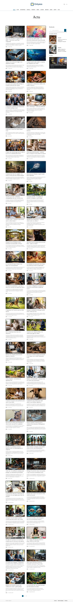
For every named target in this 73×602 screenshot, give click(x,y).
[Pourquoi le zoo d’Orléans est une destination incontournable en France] (15, 235)
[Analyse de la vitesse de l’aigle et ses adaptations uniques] (15, 55)
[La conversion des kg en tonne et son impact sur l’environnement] (15, 257)
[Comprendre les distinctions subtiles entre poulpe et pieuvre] (36, 77)
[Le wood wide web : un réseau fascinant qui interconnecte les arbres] (36, 578)
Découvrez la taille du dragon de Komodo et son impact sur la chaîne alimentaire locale (36, 356)
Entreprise (59, 37)
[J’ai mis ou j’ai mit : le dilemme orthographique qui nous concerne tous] (15, 189)
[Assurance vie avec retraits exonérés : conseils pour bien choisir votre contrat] (15, 511)
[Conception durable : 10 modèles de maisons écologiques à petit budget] (36, 189)
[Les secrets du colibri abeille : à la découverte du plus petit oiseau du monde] (36, 31)
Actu (6, 46)
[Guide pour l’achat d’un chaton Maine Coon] (15, 122)
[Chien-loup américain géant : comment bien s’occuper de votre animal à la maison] (36, 145)
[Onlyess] (36, 4)
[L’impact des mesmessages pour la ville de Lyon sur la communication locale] (15, 145)
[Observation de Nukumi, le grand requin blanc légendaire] (36, 167)
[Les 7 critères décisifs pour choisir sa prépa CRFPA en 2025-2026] (36, 532)
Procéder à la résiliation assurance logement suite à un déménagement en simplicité (14, 448)
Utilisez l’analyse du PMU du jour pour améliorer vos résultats (62, 50)
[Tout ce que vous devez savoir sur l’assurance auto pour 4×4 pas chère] (36, 555)
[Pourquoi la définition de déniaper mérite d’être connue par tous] (36, 303)
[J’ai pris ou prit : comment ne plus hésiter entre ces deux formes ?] (15, 212)
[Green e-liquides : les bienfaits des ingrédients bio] (15, 372)
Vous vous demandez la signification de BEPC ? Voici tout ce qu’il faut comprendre (14, 40)
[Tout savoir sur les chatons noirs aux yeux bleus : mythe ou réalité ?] (36, 235)
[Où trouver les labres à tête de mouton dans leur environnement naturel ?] (36, 511)
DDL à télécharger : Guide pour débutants (36, 106)
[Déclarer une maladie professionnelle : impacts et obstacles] (15, 347)
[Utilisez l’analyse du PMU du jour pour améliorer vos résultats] (52, 49)
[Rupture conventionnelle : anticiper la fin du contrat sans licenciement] (36, 372)
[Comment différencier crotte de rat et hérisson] (36, 122)
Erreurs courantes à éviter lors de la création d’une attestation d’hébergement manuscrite (36, 424)
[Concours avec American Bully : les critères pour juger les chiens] (36, 325)
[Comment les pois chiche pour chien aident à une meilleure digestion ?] (36, 393)
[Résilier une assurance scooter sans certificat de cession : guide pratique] (15, 578)
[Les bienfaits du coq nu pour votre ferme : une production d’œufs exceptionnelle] (36, 257)
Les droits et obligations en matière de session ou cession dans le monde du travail (35, 287)
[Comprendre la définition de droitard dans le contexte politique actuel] (15, 99)
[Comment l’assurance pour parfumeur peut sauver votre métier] (15, 393)
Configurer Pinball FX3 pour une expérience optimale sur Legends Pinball (58, 65)
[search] (64, 4)
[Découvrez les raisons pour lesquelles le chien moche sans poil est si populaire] (15, 415)
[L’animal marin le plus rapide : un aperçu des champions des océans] (36, 55)
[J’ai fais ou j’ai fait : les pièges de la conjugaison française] (52, 39)
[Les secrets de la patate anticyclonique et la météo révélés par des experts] (15, 77)
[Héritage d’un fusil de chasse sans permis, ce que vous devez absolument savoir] (36, 464)
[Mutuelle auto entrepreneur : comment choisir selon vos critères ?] (36, 212)
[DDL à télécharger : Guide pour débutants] (36, 99)
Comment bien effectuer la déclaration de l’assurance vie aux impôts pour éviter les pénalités (15, 495)
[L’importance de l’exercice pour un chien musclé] (15, 303)
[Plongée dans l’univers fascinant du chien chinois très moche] (36, 486)
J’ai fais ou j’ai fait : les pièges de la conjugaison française (62, 40)
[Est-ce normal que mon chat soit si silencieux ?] (15, 325)
